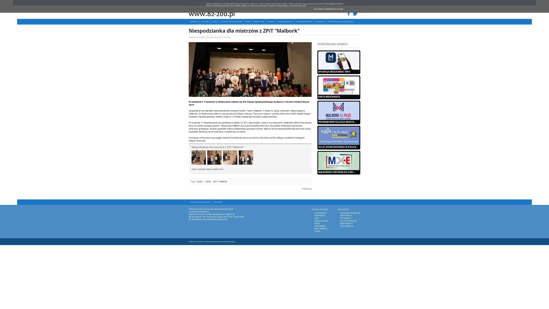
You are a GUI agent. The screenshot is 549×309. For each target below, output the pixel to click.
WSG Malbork (346, 215)
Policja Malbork (346, 226)
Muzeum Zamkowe (348, 220)
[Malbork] (211, 13)
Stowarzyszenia (304, 21)
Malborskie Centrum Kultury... (336, 172)
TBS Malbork (319, 215)
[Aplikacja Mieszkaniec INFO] (338, 69)
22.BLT (199, 181)
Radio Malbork (346, 223)
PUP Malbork (345, 218)
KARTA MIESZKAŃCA (329, 96)
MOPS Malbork (320, 228)
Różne (248, 21)
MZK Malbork (320, 226)
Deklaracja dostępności (350, 213)
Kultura (205, 21)
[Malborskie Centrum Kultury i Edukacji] (338, 169)
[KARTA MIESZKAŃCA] (338, 94)
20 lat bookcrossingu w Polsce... (338, 146)
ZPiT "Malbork (220, 181)
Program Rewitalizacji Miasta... (337, 121)
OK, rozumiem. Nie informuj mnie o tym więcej (328, 9)
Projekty (271, 21)
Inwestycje (259, 21)
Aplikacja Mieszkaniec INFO (334, 71)
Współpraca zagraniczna (340, 21)
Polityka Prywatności (200, 202)
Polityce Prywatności (300, 5)
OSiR (316, 218)
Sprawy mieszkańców (231, 21)
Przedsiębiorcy (285, 21)
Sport (215, 21)
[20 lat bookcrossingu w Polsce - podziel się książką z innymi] (338, 144)
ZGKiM (317, 231)
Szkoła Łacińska (321, 220)
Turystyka (320, 21)
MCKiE (317, 223)
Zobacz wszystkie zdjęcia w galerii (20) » (208, 169)
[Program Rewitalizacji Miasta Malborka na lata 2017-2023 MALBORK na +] (338, 119)
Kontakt (218, 202)
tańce (208, 181)
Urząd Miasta (320, 213)
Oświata (194, 21)
